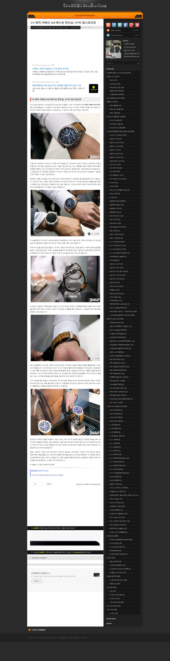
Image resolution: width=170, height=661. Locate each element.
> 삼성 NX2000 (115, 480)
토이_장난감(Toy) (114, 606)
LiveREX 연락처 (129, 44)
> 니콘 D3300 (114, 432)
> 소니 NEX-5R (115, 454)
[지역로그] (101, 16)
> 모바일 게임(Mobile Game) (120, 539)
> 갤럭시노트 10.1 (116, 157)
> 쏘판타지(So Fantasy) (118, 554)
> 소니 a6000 (115, 447)
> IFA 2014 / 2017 (116, 87)
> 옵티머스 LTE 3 (116, 268)
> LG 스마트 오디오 (116, 517)
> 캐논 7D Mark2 (115, 414)
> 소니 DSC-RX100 (116, 462)
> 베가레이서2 (115, 223)
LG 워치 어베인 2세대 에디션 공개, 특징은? (48, 475)
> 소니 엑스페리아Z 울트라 (119, 253)
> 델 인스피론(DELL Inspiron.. (120, 326)
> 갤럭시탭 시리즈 (116, 161)
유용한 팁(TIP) (113, 576)
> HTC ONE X (115, 297)
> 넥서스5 (113, 186)
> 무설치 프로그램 (116, 595)
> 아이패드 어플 (116, 124)
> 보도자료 (114, 84)
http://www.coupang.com (41, 65)
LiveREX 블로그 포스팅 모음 (119, 73)
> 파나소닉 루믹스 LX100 (118, 488)
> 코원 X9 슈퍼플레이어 (118, 514)
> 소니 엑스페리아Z (116, 242)
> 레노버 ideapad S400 (118, 330)
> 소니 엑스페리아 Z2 (117, 249)
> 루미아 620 (114, 193)
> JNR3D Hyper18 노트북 (118, 377)
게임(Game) (112, 536)
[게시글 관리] (41, 484)
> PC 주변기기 (116, 402)
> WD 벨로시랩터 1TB (117, 395)
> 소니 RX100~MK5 (117, 465)
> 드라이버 (114, 598)
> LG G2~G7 (115, 164)
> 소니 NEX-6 (114, 451)
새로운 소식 (113, 76)
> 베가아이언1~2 (116, 216)
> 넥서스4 (113, 182)
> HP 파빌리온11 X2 (117, 363)
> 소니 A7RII (114, 443)
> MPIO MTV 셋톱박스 (118, 528)
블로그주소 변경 (129, 50)
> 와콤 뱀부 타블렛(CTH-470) (120, 348)
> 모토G (113, 197)
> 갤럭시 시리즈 (116, 146)
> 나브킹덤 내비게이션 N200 (119, 569)
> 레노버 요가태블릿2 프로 (119, 190)
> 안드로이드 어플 (117, 128)
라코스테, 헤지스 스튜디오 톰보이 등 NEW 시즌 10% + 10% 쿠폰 (58, 89)
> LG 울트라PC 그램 (117, 381)
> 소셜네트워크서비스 (118, 580)
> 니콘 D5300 (115, 428)
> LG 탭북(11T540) (116, 384)
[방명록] (126, 16)
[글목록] (85, 16)
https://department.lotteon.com (43, 82)
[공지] (58, 16)
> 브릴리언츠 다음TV (117, 491)
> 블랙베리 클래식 (116, 205)
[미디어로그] (114, 16)
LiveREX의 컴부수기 (40, 573)
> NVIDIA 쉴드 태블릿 (117, 256)
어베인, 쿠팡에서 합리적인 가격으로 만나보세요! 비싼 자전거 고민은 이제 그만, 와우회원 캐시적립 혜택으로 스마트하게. (65, 73)
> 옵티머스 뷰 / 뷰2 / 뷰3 (118, 271)
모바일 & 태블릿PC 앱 (116, 116)
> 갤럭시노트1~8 (116, 142)
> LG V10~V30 (115, 168)
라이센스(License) (130, 47)
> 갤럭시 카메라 (115, 484)
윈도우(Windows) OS (116, 98)
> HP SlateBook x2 (116, 373)
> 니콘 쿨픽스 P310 (116, 436)
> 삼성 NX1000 (115, 476)
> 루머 (113, 80)
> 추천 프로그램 (116, 602)
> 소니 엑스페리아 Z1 (117, 245)
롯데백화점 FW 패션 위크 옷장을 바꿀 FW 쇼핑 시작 (56, 85)
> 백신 (112, 591)
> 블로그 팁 (114, 584)
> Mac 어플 (114, 113)
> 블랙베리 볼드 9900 (117, 201)
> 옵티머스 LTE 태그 (117, 275)
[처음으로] (85, 7)
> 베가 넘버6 (114, 231)
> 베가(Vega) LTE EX (117, 227)
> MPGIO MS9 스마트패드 (119, 304)
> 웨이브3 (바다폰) (116, 293)
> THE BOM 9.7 (115, 300)
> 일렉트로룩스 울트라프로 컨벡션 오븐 (123, 495)
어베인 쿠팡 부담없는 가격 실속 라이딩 (50, 68)
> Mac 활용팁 (115, 105)
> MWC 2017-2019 (116, 91)
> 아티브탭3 (114, 260)
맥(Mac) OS (112, 102)
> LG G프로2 (114, 171)
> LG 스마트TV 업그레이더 (119, 521)
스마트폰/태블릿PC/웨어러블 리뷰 (120, 131)
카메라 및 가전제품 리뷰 (117, 406)
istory (54, 637)
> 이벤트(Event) (116, 94)
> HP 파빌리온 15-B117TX (119, 366)
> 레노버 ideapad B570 (118, 308)
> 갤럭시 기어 (115, 150)
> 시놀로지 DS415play (117, 333)
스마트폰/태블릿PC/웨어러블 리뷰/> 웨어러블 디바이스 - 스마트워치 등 (55, 27)
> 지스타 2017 (115, 543)
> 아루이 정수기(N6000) (118, 532)
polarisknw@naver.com (131, 56)
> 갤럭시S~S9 (115, 139)
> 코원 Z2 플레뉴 (116, 510)
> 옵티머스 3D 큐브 (116, 279)
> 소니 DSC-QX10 (116, 469)
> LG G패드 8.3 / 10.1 (117, 179)
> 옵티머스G (114, 282)
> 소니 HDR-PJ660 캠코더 (119, 458)
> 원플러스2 (114, 290)
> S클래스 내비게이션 (117, 572)
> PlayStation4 (115, 550)
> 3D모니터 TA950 (116, 352)
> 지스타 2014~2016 (117, 547)
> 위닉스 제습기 (115, 499)
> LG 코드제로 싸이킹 (117, 525)
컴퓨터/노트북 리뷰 (115, 319)
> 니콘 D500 (114, 425)
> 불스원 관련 (115, 561)
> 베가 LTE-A (114, 219)
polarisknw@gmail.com (131, 53)
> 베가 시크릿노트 (116, 234)
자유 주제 (112, 609)
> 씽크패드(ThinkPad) (117, 337)
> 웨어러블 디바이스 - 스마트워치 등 (123, 311)
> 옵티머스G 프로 (116, 286)
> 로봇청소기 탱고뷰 (117, 506)
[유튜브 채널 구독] (113, 58)
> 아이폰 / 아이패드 (117, 135)
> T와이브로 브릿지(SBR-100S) (120, 399)
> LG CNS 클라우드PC (118, 388)
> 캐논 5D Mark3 (115, 410)
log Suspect (81, 637)
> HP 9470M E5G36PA (118, 370)
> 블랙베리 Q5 (115, 212)
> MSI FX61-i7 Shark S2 (118, 392)
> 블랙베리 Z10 (115, 208)
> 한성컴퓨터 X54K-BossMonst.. (121, 345)
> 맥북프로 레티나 (116, 322)
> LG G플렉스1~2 (116, 175)
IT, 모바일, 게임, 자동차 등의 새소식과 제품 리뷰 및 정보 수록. (53, 576)
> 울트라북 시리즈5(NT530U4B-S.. (121, 341)
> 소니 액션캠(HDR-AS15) (119, 473)
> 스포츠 (113, 613)
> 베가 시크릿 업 (115, 238)
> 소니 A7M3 (114, 439)
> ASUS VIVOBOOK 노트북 (119, 356)
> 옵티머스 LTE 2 (116, 264)
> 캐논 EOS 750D (116, 421)
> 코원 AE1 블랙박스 (117, 565)
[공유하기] (38, 484)
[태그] (69, 16)
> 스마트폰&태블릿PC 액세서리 (121, 315)
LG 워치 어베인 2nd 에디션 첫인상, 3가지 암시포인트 (63, 22)
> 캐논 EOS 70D (115, 417)
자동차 (111, 558)
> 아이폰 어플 (115, 120)
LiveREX (30, 637)
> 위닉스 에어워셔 (116, 502)
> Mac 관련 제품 (116, 109)
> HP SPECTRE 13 (116, 359)
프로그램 (111, 587)
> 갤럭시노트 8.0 (116, 153)
